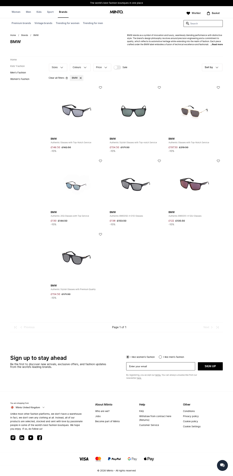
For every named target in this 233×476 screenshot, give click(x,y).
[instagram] (13, 438)
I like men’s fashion (173, 357)
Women (16, 12)
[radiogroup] (174, 356)
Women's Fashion (19, 79)
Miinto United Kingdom (28, 407)
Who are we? (102, 411)
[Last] (217, 327)
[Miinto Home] (116, 12)
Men (28, 12)
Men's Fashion (18, 73)
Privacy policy (191, 416)
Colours (77, 67)
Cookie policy (190, 421)
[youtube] (30, 438)
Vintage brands (43, 23)
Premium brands (21, 23)
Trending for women (67, 23)
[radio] (127, 356)
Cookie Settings (192, 426)
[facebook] (39, 438)
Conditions (189, 411)
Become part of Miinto (107, 421)
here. (139, 378)
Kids (39, 12)
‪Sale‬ (124, 67)
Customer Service (149, 425)
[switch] (120, 67)
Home (13, 35)
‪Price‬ (99, 67)
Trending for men (93, 23)
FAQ (141, 411)
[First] (16, 327)
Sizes (55, 67)
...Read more (216, 44)
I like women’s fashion (143, 357)
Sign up (210, 366)
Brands (63, 12)
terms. (158, 375)
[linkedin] (22, 438)
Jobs (98, 416)
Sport (50, 12)
